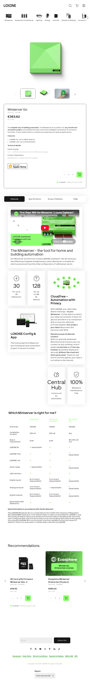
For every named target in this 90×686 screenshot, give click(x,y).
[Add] (28, 598)
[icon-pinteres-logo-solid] (50, 649)
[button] (45, 59)
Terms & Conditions (40, 656)
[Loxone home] (10, 5)
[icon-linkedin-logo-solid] (54, 649)
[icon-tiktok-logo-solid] (59, 649)
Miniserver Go (73, 420)
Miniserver (34, 419)
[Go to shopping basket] (77, 5)
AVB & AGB (69, 656)
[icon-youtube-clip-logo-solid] (40, 649)
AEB (75, 656)
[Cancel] (70, 5)
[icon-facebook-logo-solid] (31, 649)
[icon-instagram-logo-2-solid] (45, 649)
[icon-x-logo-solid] (36, 649)
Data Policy (26, 656)
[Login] (83, 5)
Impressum (17, 656)
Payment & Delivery (56, 656)
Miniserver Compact (53, 420)
